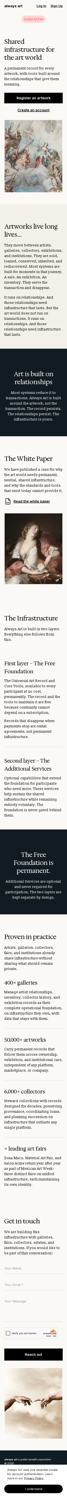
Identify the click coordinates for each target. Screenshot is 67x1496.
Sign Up (57, 6)
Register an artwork (34, 98)
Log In (41, 6)
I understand (33, 1489)
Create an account (33, 110)
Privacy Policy (33, 1478)
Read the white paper (28, 501)
